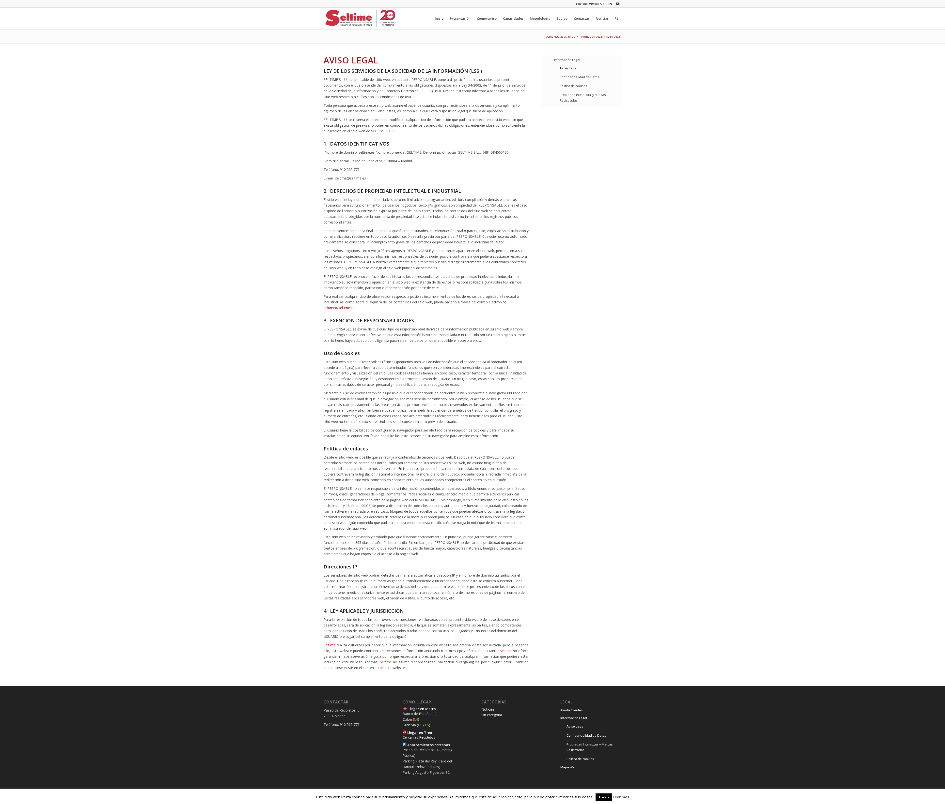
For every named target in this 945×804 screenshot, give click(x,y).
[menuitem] (439, 18)
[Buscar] (616, 18)
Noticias (487, 709)
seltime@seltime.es (339, 307)
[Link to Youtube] (617, 3)
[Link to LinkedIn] (610, 3)
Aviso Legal (569, 68)
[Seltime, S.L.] (360, 18)
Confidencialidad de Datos (579, 77)
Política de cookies (573, 86)
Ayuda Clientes (571, 710)
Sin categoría (491, 715)
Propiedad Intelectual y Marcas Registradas (583, 97)
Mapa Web (568, 767)
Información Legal (566, 60)
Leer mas (621, 796)
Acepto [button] (603, 797)
